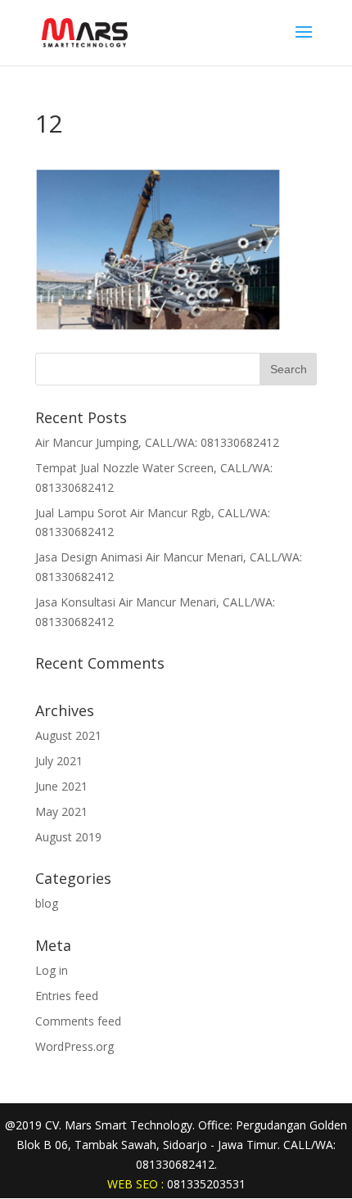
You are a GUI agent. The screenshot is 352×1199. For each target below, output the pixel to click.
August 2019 (68, 837)
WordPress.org (74, 1046)
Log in (51, 970)
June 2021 (61, 786)
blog (46, 903)
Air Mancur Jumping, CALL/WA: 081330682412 (157, 442)
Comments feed (78, 1021)
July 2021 (59, 761)
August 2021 (68, 735)
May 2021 (61, 811)
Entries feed (66, 995)
